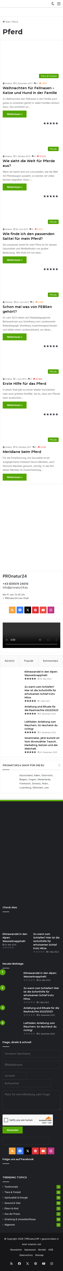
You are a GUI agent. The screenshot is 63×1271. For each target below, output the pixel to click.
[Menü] (58, 5)
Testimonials (11, 1186)
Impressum (30, 1249)
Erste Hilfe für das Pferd (24, 384)
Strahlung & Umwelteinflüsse (20, 1219)
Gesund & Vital (12, 1203)
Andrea (8, 83)
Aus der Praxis (12, 1213)
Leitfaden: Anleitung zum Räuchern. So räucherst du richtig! (41, 725)
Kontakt (42, 1249)
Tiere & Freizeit (13, 1192)
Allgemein (10, 1224)
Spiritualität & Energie (16, 1197)
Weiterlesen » (14, 114)
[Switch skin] (53, 5)
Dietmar (9, 302)
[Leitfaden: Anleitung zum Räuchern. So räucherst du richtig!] (13, 726)
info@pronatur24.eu (15, 587)
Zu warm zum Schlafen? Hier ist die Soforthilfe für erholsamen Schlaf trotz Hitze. (46, 941)
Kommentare (50, 660)
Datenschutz (26, 1255)
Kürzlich (9, 660)
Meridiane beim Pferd (22, 452)
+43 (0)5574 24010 (15, 583)
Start (7, 21)
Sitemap (39, 1255)
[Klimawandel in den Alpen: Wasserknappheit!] (13, 676)
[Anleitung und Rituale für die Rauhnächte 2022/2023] (13, 711)
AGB (50, 1249)
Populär (28, 660)
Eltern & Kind (11, 1208)
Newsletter (16, 1249)
